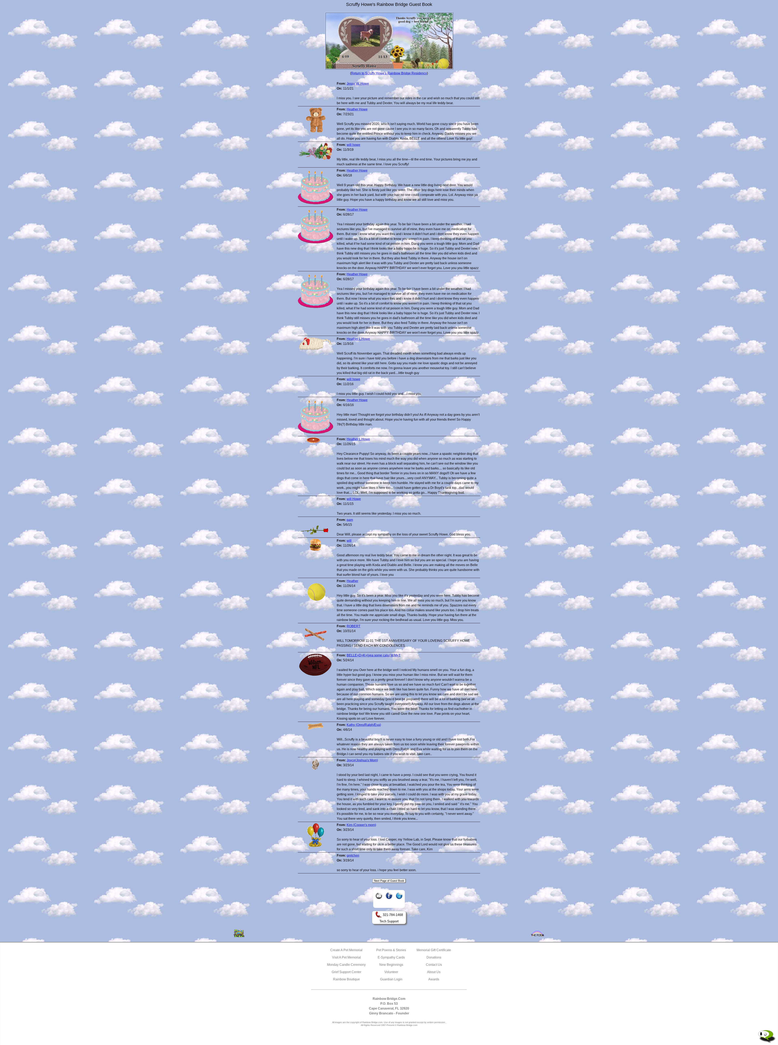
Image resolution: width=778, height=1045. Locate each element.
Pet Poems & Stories (391, 950)
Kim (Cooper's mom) (361, 825)
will (349, 540)
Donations (433, 957)
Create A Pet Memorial (346, 950)
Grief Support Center (346, 972)
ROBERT (353, 626)
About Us (433, 972)
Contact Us (434, 964)
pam (350, 519)
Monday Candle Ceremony (346, 964)
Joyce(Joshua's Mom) (362, 760)
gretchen (353, 855)
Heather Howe (357, 109)
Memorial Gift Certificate (434, 950)
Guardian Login (391, 979)
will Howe (354, 499)
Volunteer (391, 972)
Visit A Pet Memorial (346, 957)
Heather (352, 581)
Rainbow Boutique (346, 979)
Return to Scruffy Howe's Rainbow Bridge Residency (389, 73)
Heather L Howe (358, 339)
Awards (433, 979)
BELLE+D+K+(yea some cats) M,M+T (374, 655)
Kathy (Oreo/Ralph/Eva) (364, 725)
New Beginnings (391, 964)
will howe (353, 144)
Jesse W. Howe (358, 83)
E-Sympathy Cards (391, 957)
